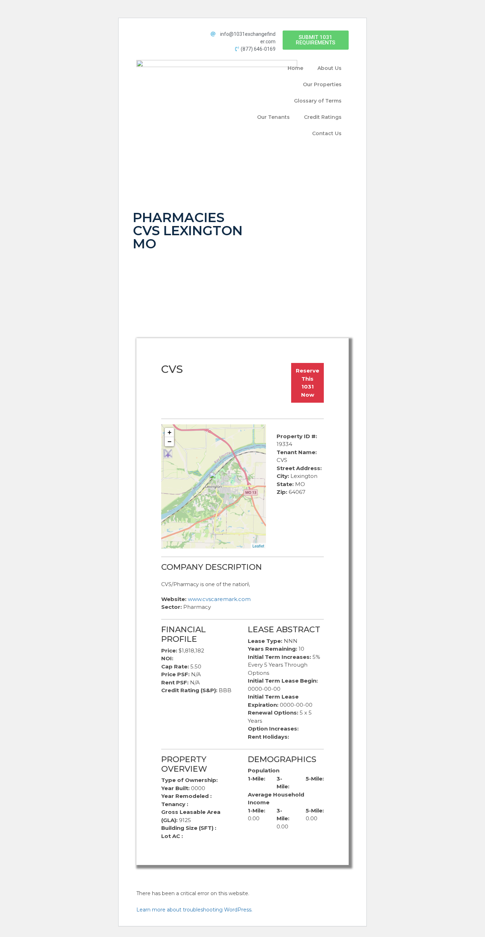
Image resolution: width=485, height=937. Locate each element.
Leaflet (258, 546)
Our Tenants (273, 117)
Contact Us (327, 133)
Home (295, 68)
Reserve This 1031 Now (307, 382)
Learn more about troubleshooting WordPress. (194, 909)
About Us (329, 68)
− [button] (169, 441)
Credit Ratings (323, 117)
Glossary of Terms (318, 101)
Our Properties (322, 84)
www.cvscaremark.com (219, 599)
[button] (316, 40)
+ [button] (169, 432)
